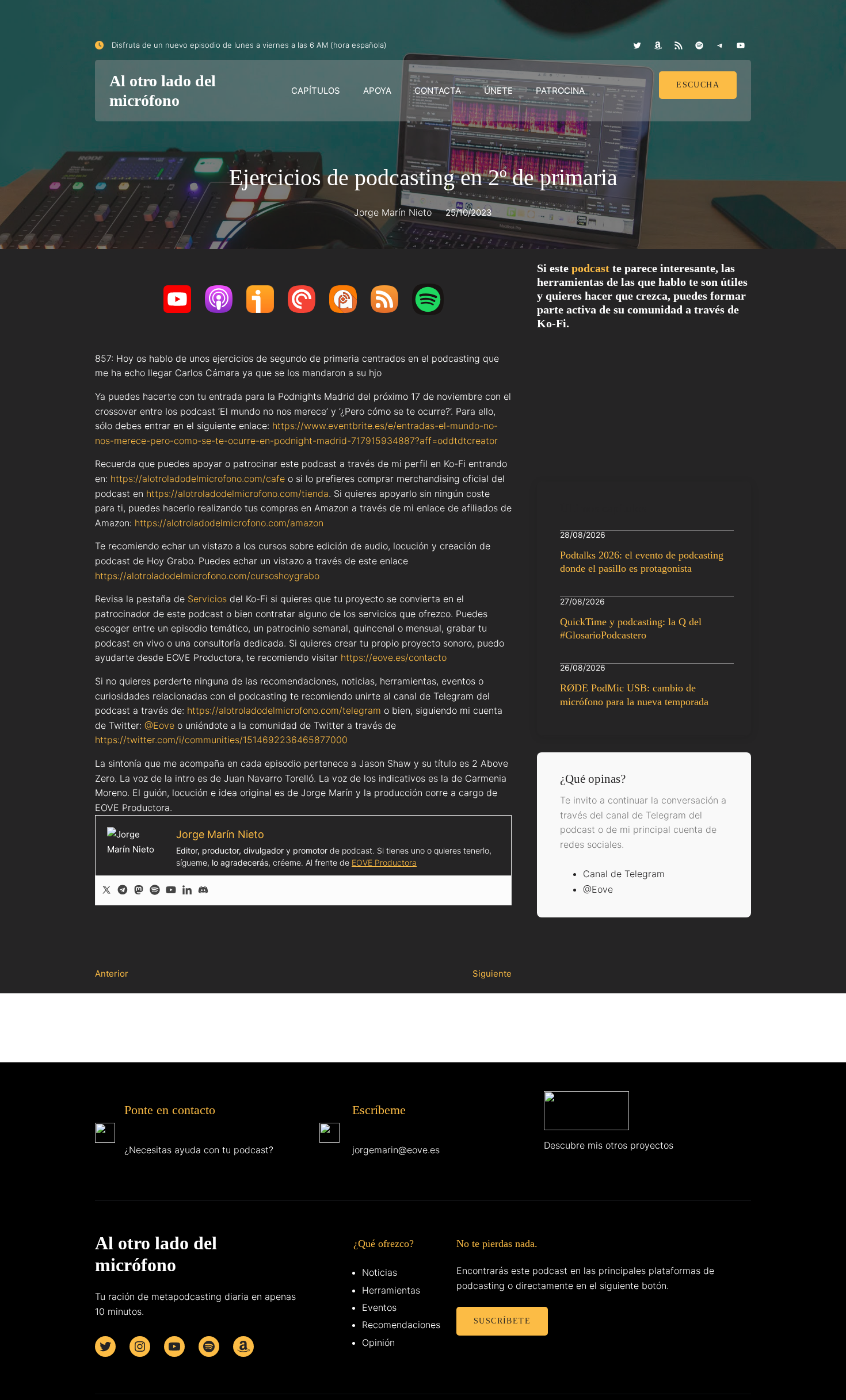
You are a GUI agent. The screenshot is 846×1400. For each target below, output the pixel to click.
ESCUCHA (697, 85)
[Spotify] (155, 890)
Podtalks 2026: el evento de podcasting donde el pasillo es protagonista (641, 561)
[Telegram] (122, 890)
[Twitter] (106, 890)
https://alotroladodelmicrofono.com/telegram (284, 710)
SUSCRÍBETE (502, 1321)
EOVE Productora (384, 862)
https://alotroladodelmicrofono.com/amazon (229, 523)
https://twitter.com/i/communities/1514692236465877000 (221, 739)
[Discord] (203, 890)
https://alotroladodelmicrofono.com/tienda (237, 493)
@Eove (159, 725)
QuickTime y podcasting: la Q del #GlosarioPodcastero (631, 628)
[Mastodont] (139, 890)
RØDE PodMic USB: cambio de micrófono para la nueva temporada (634, 694)
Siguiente (492, 973)
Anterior (111, 973)
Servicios (207, 599)
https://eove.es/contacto (394, 657)
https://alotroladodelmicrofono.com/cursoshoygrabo (207, 576)
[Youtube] (171, 890)
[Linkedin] (187, 890)
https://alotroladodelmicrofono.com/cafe (197, 478)
